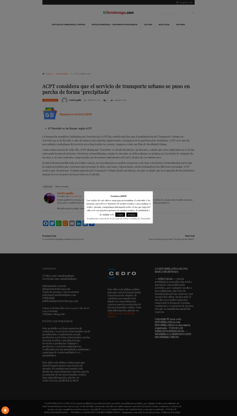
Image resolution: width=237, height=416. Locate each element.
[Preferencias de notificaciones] (5, 410)
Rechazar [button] (132, 214)
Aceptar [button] (120, 214)
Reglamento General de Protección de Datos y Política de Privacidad (118, 218)
